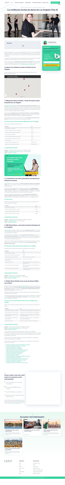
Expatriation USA (40, 7)
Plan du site (35, 466)
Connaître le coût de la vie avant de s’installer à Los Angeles (18, 344)
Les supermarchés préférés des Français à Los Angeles (17, 358)
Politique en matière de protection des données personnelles (51, 69)
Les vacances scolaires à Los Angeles (13, 353)
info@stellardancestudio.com (14, 328)
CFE (20, 469)
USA (44, 7)
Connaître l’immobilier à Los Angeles (13, 357)
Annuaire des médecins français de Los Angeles (15, 345)
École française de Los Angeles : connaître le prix (16, 351)
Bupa (20, 473)
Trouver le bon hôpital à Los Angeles (13, 347)
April (20, 463)
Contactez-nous (36, 468)
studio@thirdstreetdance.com (14, 276)
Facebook (15, 152)
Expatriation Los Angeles (31, 7)
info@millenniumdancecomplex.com (15, 151)
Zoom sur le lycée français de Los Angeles (14, 352)
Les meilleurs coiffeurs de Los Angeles (13, 361)
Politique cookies (36, 473)
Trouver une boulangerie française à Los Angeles (16, 359)
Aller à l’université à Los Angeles (12, 354)
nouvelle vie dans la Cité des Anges (28, 64)
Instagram (10, 152)
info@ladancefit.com (12, 220)
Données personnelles (37, 471)
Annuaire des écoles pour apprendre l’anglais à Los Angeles (18, 356)
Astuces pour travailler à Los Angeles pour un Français (17, 349)
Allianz (20, 466)
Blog (34, 464)
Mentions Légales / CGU (38, 469)
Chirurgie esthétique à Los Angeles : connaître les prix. (17, 362)
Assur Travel (21, 468)
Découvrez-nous (45, 2)
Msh (20, 464)
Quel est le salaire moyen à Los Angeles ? (14, 348)
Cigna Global (21, 471)
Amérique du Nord (23, 7)
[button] (55, 3)
